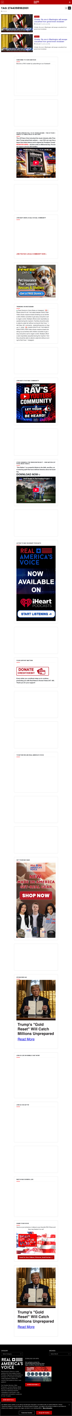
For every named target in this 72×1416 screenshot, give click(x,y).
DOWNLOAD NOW (32, 1384)
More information (47, 1408)
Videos (37, 16)
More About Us (8, 1400)
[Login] (70, 2)
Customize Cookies (26, 1413)
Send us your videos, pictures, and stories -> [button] (36, 1257)
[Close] (69, 1405)
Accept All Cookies (44, 1413)
